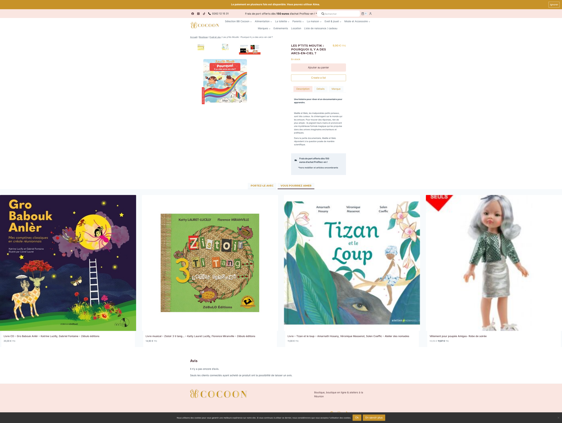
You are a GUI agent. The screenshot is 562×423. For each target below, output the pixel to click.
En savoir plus (374, 417)
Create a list (318, 77)
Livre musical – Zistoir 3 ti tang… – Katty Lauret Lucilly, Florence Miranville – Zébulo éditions (200, 336)
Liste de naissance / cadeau (320, 28)
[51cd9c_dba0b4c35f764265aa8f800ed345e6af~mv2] (225, 47)
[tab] (302, 89)
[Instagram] (198, 13)
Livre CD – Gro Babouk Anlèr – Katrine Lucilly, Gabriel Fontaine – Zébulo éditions (51, 336)
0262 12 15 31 (220, 13)
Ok (357, 417)
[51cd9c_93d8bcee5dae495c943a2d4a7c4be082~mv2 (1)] (250, 49)
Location (296, 28)
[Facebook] (192, 13)
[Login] (370, 14)
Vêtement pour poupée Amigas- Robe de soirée (458, 336)
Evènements (281, 28)
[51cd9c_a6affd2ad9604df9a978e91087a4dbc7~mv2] (201, 47)
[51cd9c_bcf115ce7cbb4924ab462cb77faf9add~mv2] (225, 80)
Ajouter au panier (318, 67)
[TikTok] (204, 13)
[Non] (558, 417)
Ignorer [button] (554, 4)
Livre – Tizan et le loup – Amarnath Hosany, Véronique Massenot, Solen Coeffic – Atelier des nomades (348, 336)
